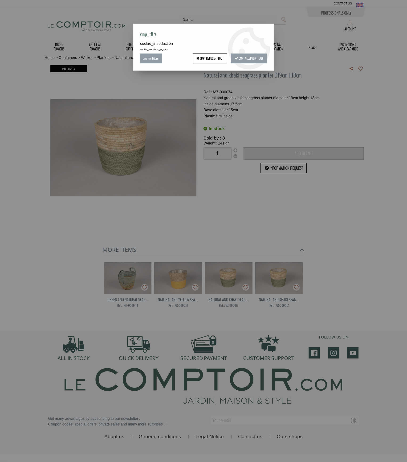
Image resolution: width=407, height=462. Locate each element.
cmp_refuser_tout (211, 58)
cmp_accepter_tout (250, 58)
